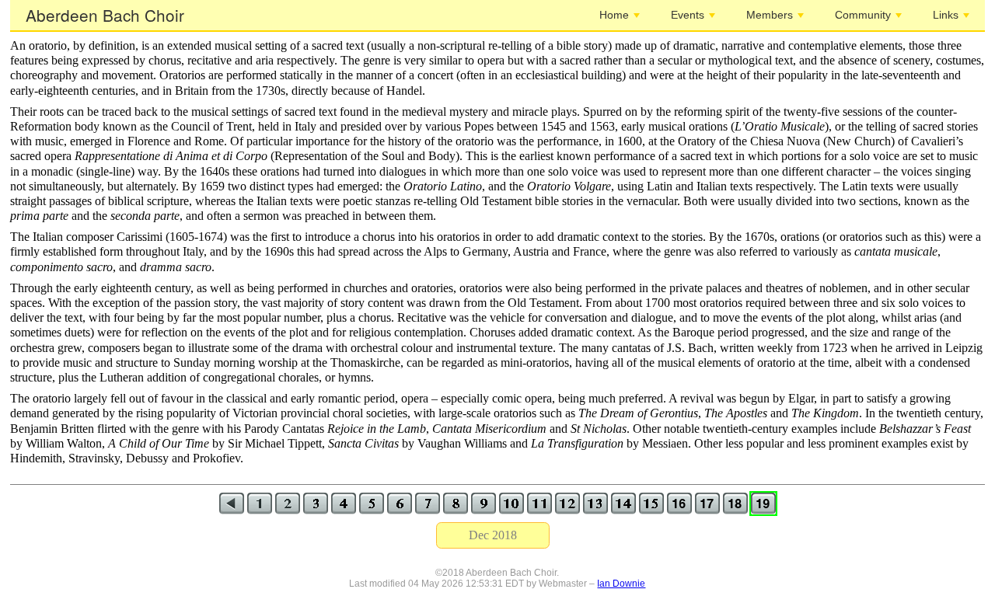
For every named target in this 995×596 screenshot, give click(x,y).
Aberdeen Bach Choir (105, 14)
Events (687, 15)
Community (863, 15)
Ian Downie (621, 583)
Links (945, 15)
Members (769, 15)
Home (614, 15)
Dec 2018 (493, 535)
